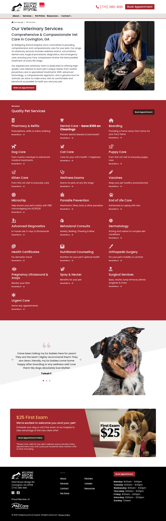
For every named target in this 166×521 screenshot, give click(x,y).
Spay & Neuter (71, 275)
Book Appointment (140, 7)
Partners (88, 478)
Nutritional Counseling (77, 252)
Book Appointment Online (30, 438)
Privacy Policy (64, 515)
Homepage (18, 22)
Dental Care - (80, 127)
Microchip (19, 200)
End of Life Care (120, 200)
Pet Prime (40, 16)
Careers (88, 483)
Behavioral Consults (75, 226)
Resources (89, 488)
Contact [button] (65, 16)
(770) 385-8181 (111, 7)
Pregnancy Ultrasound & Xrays (30, 276)
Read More (17, 134)
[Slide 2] (46, 381)
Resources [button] (52, 16)
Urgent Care (21, 301)
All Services (30, 22)
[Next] (76, 359)
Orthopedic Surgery (123, 252)
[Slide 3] (49, 381)
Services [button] (27, 16)
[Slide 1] (43, 381)
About (63, 478)
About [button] (16, 16)
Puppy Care (117, 152)
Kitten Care (20, 178)
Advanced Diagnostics (28, 226)
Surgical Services (121, 275)
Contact (64, 488)
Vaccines (115, 178)
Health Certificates (25, 252)
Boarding (115, 126)
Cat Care (67, 152)
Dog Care (19, 152)
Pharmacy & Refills (25, 126)
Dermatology (119, 226)
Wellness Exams (72, 178)
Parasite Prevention (74, 200)
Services (64, 483)
